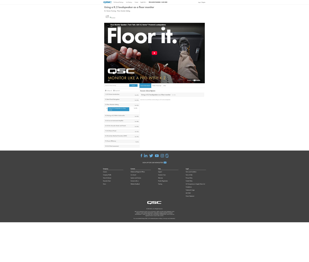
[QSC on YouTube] (157, 155)
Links (164, 85)
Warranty (160, 178)
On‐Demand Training (118, 2)
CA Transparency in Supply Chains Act (195, 184)
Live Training (129, 2)
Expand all (117, 90)
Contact (136, 2)
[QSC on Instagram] (162, 155)
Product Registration (163, 181)
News (104, 184)
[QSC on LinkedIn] (146, 155)
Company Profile (107, 175)
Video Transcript (156, 85)
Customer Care (162, 175)
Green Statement (190, 196)
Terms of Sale (189, 175)
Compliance (189, 187)
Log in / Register (201, 2)
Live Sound (133, 175)
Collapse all (109, 90)
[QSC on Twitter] (151, 155)
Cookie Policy (189, 181)
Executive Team (107, 181)
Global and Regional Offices (138, 172)
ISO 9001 (188, 193)
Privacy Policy (189, 178)
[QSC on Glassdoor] (167, 155)
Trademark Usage (190, 190)
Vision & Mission (107, 178)
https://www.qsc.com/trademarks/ (167, 218)
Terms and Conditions (191, 172)
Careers (105, 172)
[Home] (107, 2)
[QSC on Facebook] (141, 155)
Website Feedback (135, 184)
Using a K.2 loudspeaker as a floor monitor (117, 109)
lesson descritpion (145, 85)
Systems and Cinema (136, 178)
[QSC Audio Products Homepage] (154, 202)
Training (160, 184)
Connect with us (134, 181)
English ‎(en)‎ (143, 2)
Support (160, 172)
